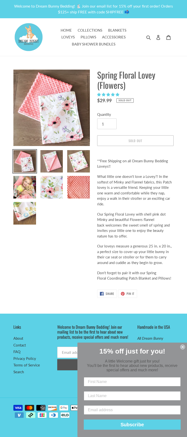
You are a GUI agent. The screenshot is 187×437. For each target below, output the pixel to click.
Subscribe (132, 424)
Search (18, 372)
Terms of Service (26, 365)
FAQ (16, 351)
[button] (108, 94)
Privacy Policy (24, 358)
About (18, 338)
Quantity (104, 114)
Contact (19, 345)
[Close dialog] (182, 347)
